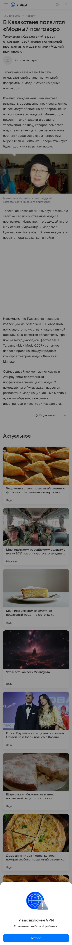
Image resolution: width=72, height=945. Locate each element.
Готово (36, 938)
